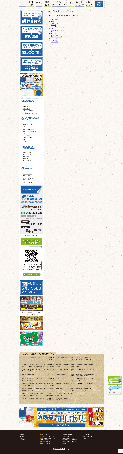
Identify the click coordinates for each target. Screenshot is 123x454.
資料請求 (30, 3)
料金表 (24, 141)
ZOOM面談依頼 (79, 3)
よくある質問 (54, 42)
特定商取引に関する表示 (31, 236)
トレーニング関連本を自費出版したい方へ (33, 398)
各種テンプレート (59, 3)
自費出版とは (26, 106)
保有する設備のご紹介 (28, 129)
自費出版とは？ (45, 435)
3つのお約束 (87, 435)
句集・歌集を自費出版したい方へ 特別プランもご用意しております (33, 389)
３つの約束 (54, 40)
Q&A (70, 2)
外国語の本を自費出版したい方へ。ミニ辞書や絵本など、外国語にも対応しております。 (33, 365)
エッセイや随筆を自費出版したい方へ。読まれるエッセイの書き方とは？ (82, 379)
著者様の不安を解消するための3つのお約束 (27, 154)
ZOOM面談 (54, 26)
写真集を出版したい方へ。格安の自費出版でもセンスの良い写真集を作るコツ (82, 375)
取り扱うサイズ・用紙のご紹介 (70, 440)
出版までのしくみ (56, 20)
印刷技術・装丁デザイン (58, 30)
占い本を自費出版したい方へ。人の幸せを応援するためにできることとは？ (33, 370)
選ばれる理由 (54, 38)
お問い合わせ (89, 3)
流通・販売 (54, 32)
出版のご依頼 (54, 23)
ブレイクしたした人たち (47, 436)
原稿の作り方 (44, 440)
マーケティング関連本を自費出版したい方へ (82, 384)
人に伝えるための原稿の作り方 (27, 175)
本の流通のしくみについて (30, 113)
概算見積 (47, 3)
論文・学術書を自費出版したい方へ (55, 388)
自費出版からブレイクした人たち (28, 109)
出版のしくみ (26, 127)
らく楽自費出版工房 (60, 449)
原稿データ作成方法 (56, 37)
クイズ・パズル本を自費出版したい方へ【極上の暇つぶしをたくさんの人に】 (57, 394)
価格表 (39, 2)
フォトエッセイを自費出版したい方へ (31, 358)
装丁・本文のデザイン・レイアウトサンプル (28, 137)
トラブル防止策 (88, 436)
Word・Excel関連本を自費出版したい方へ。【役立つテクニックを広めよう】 (33, 394)
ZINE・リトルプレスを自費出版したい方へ (57, 374)
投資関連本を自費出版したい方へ (79, 393)
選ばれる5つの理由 (28, 124)
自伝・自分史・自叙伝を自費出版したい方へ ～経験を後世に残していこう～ (83, 389)
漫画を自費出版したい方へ (29, 374)
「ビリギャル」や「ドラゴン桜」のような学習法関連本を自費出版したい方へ (57, 399)
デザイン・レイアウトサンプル (70, 441)
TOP (22, 2)
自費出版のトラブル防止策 (27, 159)
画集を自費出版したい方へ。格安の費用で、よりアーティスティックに (57, 370)
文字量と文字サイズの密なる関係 (28, 179)
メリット (53, 33)
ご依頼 (21, 438)
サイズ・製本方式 (56, 35)
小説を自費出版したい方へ (53, 379)
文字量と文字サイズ (46, 441)
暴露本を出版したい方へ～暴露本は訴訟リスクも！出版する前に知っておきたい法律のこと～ (82, 359)
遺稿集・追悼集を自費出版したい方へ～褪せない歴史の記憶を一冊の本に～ (57, 365)
